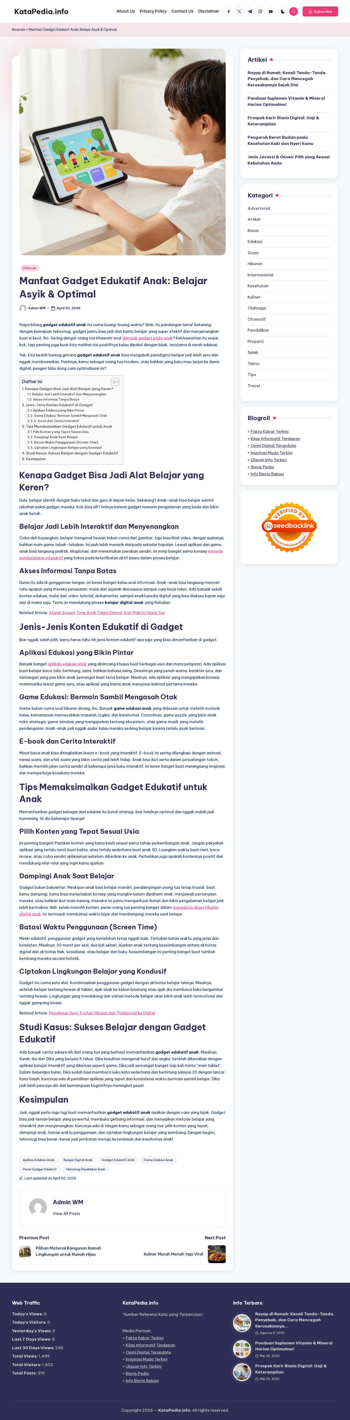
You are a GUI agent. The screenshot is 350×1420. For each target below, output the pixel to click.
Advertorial (259, 208)
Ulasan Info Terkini (268, 459)
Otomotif (257, 319)
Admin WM (68, 1202)
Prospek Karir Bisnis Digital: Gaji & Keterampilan (283, 121)
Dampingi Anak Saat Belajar (56, 437)
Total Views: (25, 1356)
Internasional (260, 274)
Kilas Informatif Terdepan (275, 438)
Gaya (253, 252)
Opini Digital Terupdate (273, 445)
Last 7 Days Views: (32, 1339)
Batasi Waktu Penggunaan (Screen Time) (66, 442)
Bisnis (253, 230)
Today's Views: (28, 1314)
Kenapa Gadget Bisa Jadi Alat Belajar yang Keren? (69, 389)
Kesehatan (258, 285)
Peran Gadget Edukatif (40, 1169)
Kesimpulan (36, 459)
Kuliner (254, 296)
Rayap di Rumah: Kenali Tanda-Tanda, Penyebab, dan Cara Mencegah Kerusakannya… (294, 1320)
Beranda (18, 29)
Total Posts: (25, 1373)
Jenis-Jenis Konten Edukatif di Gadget (59, 405)
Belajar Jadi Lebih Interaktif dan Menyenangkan (69, 394)
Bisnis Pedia (262, 466)
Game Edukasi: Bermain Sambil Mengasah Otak (70, 415)
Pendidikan (258, 330)
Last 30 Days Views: (33, 1347)
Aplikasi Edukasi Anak (39, 1160)
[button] (320, 11)
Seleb (253, 352)
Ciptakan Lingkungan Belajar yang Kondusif (68, 447)
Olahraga (257, 308)
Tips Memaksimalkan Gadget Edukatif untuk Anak (69, 426)
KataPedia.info (41, 11)
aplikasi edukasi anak (67, 664)
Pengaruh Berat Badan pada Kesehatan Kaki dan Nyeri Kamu (280, 140)
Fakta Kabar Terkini (270, 431)
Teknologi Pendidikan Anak (85, 1169)
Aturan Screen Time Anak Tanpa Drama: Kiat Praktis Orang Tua (107, 612)
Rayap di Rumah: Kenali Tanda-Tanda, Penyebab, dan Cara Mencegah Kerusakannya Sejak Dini (287, 78)
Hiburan (30, 268)
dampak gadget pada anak (147, 338)
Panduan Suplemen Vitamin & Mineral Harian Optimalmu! (286, 101)
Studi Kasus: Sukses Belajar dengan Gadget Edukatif (72, 453)
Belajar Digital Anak (78, 1160)
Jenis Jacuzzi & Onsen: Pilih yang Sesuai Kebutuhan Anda (289, 160)
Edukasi (255, 241)
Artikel (254, 219)
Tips (252, 374)
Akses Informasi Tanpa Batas (56, 399)
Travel (254, 385)
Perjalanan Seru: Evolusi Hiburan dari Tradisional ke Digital (102, 1013)
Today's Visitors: (29, 1322)
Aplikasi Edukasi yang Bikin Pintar (58, 410)
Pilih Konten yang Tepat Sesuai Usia (61, 432)
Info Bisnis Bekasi (267, 474)
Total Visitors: (27, 1364)
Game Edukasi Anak (158, 1160)
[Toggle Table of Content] (112, 382)
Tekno (254, 363)
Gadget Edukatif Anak (118, 1160)
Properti (256, 341)
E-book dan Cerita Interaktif (56, 421)
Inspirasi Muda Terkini (271, 452)
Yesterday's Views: (32, 1330)
